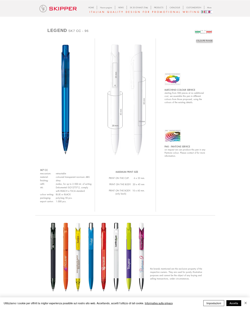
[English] (210, 12)
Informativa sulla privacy (159, 303)
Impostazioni (213, 303)
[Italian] (204, 12)
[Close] (245, 303)
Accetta (234, 303)
